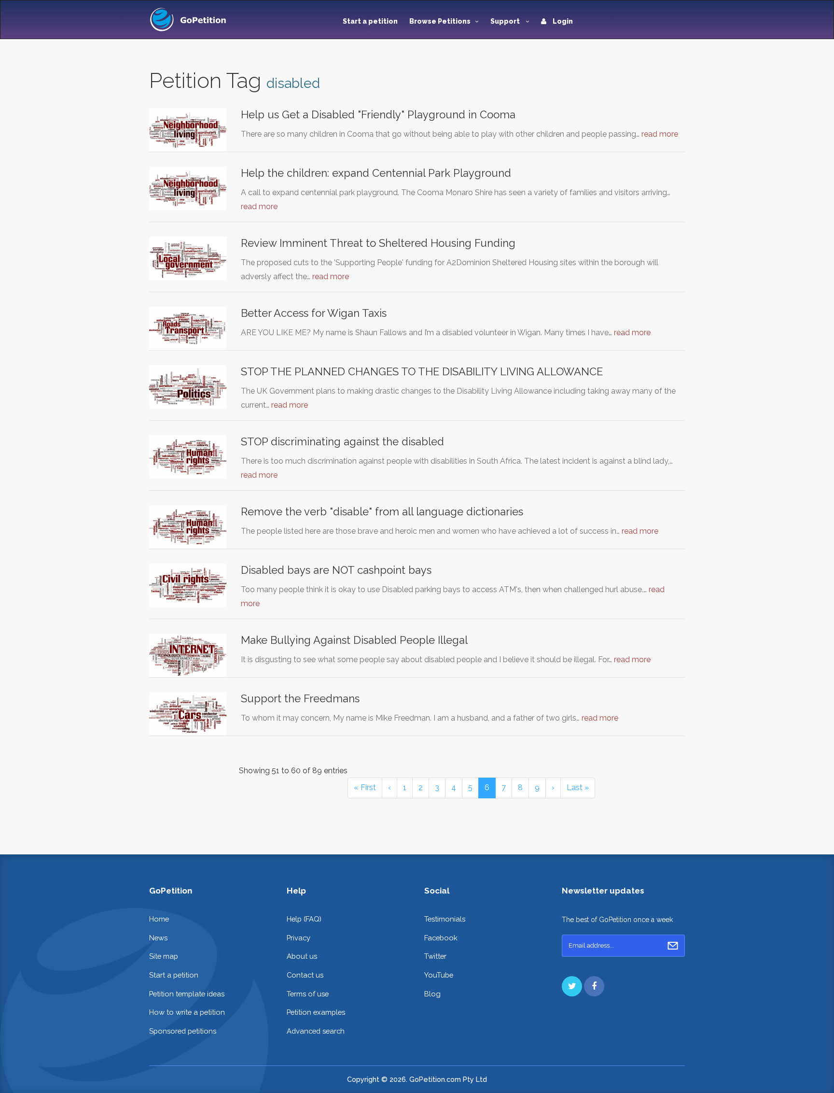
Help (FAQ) (304, 919)
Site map (163, 956)
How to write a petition (187, 1012)
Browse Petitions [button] (440, 21)
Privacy (298, 938)
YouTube (438, 975)
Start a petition (370, 21)
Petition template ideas (186, 994)
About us (302, 956)
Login (562, 21)
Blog (432, 994)
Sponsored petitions (182, 1031)
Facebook (441, 938)
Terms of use (308, 994)
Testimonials (444, 919)
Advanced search (316, 1031)
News (158, 938)
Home (159, 919)
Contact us (305, 975)
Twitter (435, 956)
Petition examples (316, 1012)
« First (365, 787)
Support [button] (505, 21)
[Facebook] (594, 986)
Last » (578, 787)
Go (672, 946)
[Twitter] (572, 986)
